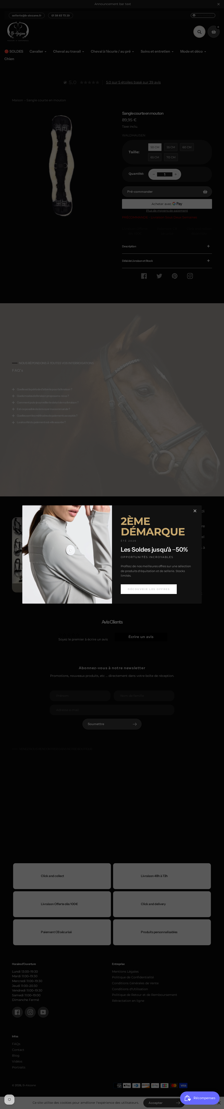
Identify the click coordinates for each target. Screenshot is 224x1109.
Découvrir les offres (149, 589)
